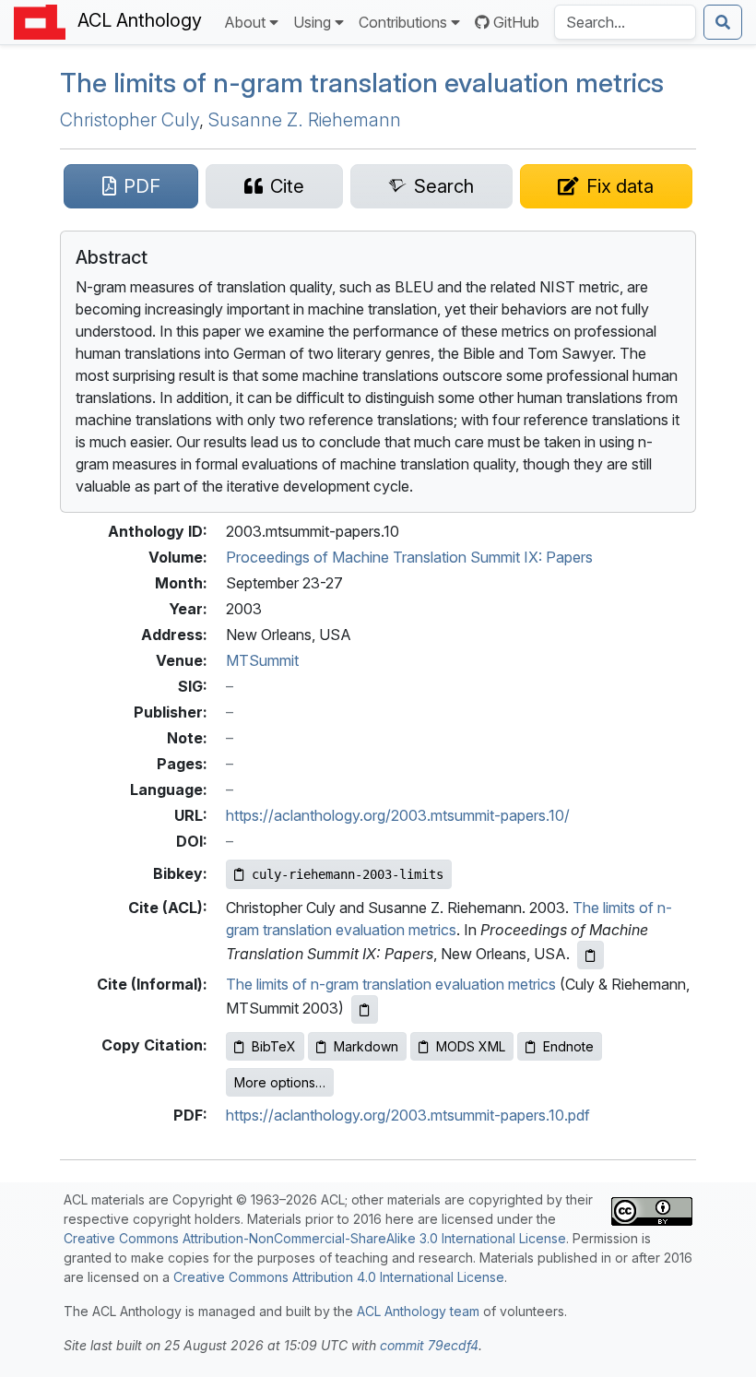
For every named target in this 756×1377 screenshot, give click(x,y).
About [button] (245, 22)
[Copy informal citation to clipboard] (364, 1009)
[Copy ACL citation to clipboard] (590, 955)
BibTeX (274, 1046)
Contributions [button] (403, 22)
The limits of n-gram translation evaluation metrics (362, 82)
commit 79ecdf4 (429, 1345)
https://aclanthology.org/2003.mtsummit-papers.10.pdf (408, 1115)
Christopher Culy (129, 120)
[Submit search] (722, 22)
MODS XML (470, 1046)
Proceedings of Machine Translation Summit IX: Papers (409, 557)
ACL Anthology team (418, 1311)
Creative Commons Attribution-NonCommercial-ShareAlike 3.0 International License (315, 1238)
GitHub (516, 22)
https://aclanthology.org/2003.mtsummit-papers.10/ (398, 815)
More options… (279, 1082)
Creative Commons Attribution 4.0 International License (338, 1277)
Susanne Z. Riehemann (304, 120)
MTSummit (262, 660)
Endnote (568, 1046)
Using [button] (312, 22)
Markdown (366, 1046)
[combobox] (625, 22)
